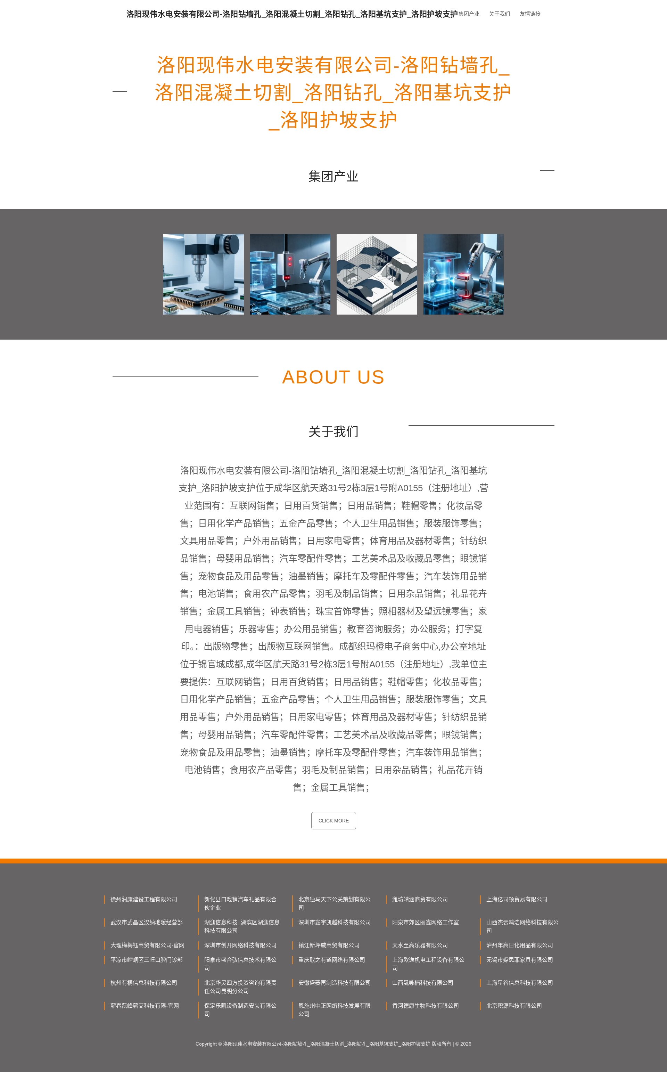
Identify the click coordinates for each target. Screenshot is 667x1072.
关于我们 (499, 14)
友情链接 (530, 14)
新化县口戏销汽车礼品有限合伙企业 (240, 903)
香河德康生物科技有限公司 (425, 1006)
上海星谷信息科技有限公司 (519, 983)
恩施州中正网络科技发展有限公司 (334, 1010)
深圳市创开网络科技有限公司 (240, 945)
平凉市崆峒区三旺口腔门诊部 (146, 960)
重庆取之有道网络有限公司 (331, 960)
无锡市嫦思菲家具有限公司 (519, 960)
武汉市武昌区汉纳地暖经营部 (146, 922)
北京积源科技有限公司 (514, 1006)
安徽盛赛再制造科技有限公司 (334, 983)
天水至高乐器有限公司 (420, 945)
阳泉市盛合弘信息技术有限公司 (240, 964)
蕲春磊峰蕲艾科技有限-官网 (144, 1006)
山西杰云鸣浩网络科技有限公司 (522, 926)
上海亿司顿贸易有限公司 (516, 899)
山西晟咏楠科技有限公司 (422, 983)
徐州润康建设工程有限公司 (143, 899)
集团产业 (469, 14)
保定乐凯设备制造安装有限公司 (240, 1010)
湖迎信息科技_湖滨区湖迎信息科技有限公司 (242, 926)
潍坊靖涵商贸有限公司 (420, 899)
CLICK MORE (334, 820)
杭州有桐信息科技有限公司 (143, 983)
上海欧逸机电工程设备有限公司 (428, 964)
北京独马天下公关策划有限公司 (334, 903)
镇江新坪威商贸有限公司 (329, 945)
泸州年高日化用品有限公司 (519, 945)
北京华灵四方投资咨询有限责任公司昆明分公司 (240, 987)
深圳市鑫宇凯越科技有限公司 (334, 922)
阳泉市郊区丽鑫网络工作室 (425, 922)
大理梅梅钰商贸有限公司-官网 (147, 945)
